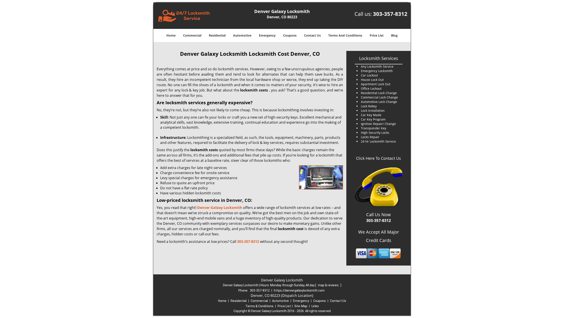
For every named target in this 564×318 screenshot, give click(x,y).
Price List (377, 35)
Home (171, 35)
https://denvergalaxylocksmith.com (299, 290)
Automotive (242, 35)
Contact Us (312, 35)
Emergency (267, 35)
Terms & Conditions (259, 306)
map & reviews (328, 285)
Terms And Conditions (345, 35)
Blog (394, 35)
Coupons (290, 35)
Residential (217, 35)
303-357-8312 (390, 13)
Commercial (192, 35)
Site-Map (300, 306)
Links (315, 306)
